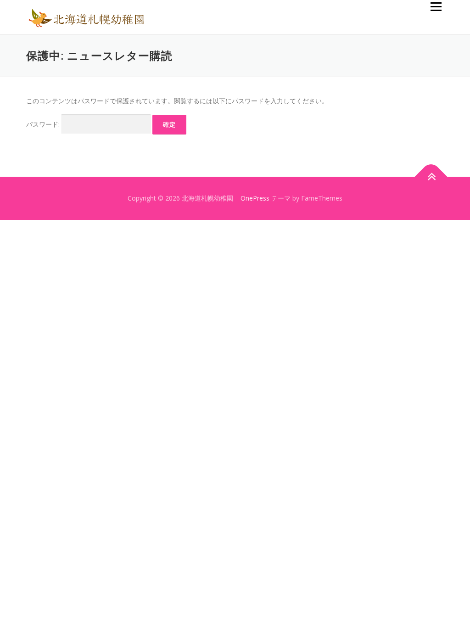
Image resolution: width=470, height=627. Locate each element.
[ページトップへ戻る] (431, 177)
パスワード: (44, 124)
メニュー (436, 6)
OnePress (255, 198)
